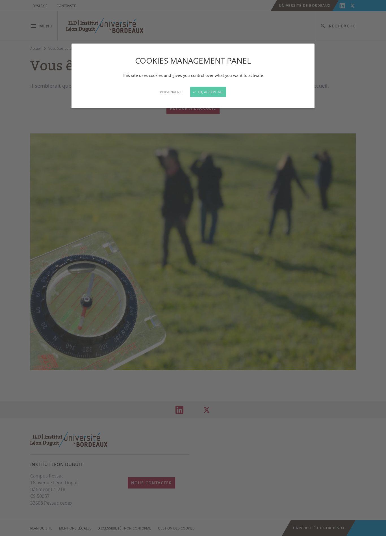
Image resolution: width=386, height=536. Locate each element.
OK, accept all (210, 92)
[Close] (193, 268)
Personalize (171, 92)
